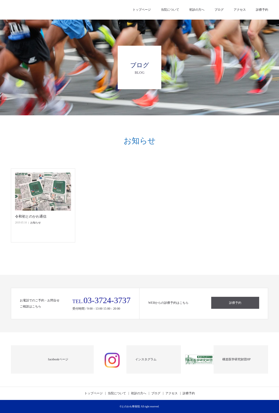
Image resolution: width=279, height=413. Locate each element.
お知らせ (35, 222)
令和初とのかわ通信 (30, 216)
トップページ (142, 9)
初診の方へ (196, 9)
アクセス (240, 9)
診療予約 (262, 9)
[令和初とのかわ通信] (43, 192)
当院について (170, 9)
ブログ (219, 9)
